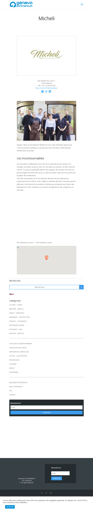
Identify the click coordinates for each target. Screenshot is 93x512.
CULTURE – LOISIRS (15, 308)
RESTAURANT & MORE (16, 328)
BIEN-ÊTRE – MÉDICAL (16, 312)
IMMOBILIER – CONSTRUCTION (19, 320)
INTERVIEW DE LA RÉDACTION (19, 355)
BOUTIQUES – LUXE (15, 332)
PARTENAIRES (13, 375)
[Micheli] (46, 75)
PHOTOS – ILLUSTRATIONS (18, 359)
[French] (13, 297)
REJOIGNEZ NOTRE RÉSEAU (18, 385)
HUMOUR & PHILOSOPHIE (18, 350)
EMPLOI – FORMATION (16, 316)
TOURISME (12, 367)
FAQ (10, 393)
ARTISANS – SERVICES (16, 336)
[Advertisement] (46, 438)
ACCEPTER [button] (9, 507)
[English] (10, 297)
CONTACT (12, 397)
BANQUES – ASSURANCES (18, 324)
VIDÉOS (11, 371)
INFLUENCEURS (14, 363)
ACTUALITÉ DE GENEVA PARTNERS (20, 346)
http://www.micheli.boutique (46, 88)
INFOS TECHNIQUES (15, 389)
